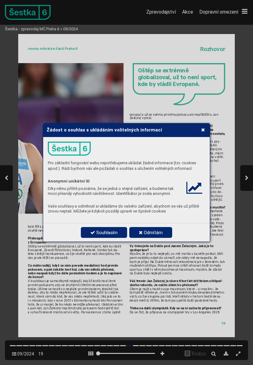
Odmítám (153, 232)
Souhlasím (106, 232)
